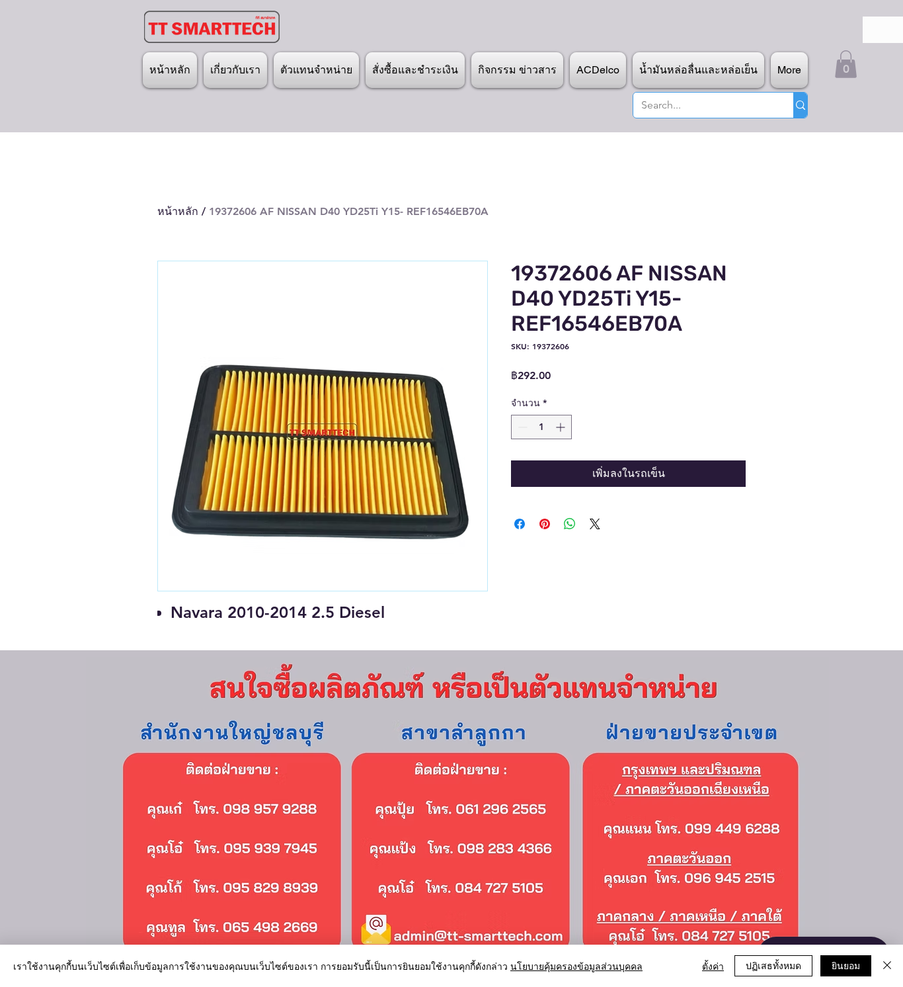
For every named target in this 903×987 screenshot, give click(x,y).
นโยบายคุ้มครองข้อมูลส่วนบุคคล (576, 965)
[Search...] (800, 105)
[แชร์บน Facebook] (520, 524)
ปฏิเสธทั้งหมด (773, 965)
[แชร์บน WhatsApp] (570, 524)
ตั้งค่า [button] (713, 965)
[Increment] (561, 427)
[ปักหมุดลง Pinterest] (545, 524)
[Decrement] (521, 427)
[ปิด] (887, 965)
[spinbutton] (541, 427)
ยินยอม (846, 965)
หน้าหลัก (177, 211)
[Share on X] (595, 524)
